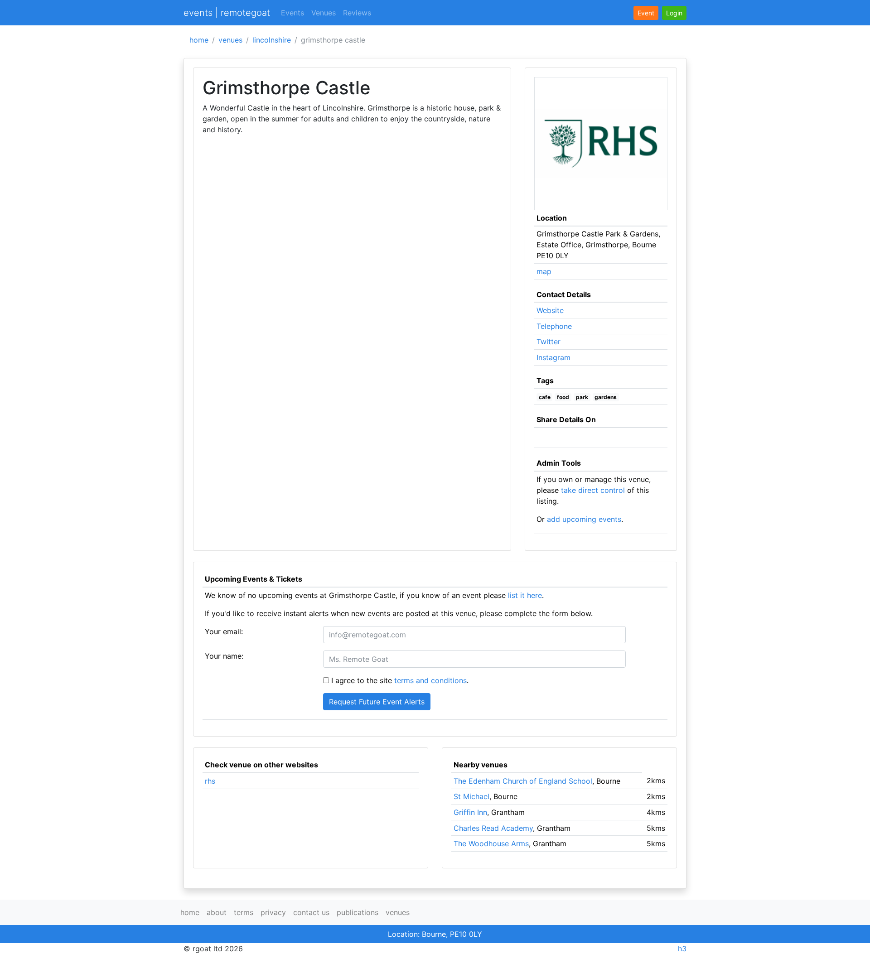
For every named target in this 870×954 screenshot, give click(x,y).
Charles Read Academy (493, 828)
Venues (323, 12)
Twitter (548, 341)
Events (292, 12)
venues (230, 39)
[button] (674, 13)
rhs (210, 780)
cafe (545, 397)
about (217, 912)
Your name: (224, 655)
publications (357, 912)
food (563, 397)
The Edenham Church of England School (523, 780)
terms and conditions (430, 680)
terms (243, 912)
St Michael (471, 796)
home (198, 39)
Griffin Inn (470, 812)
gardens (605, 397)
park (582, 397)
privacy (273, 912)
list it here (525, 595)
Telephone (554, 326)
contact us (311, 912)
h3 (682, 948)
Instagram (553, 357)
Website (550, 310)
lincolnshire (271, 39)
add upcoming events (584, 519)
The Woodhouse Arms (491, 843)
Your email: (224, 631)
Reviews (357, 12)
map (543, 271)
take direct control (593, 490)
